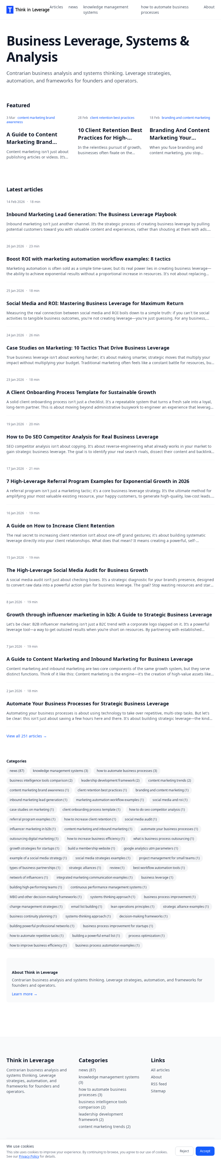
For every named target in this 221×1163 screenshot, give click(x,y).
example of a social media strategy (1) (38, 858)
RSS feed (159, 1083)
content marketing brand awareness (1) (39, 790)
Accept (205, 1151)
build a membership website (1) (91, 848)
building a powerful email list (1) (96, 935)
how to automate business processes (165, 9)
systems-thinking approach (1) (88, 916)
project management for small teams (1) (169, 858)
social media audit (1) (141, 819)
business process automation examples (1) (107, 945)
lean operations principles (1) (132, 906)
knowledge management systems (105, 9)
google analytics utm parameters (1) (151, 848)
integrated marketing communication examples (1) (95, 877)
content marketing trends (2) (169, 780)
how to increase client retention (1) (90, 819)
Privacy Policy (29, 1156)
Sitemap (158, 1090)
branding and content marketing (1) (162, 790)
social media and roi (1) (170, 800)
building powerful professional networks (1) (42, 926)
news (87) (17, 770)
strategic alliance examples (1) (186, 906)
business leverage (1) (157, 877)
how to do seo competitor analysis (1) (157, 809)
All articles (160, 1069)
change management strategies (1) (36, 906)
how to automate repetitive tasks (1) (37, 935)
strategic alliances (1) (85, 867)
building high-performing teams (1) (36, 887)
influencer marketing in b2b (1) (33, 829)
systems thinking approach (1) (112, 897)
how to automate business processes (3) (127, 770)
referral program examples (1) (33, 819)
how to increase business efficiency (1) (96, 838)
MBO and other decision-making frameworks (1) (46, 897)
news (73, 6)
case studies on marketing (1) (32, 809)
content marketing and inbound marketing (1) (98, 829)
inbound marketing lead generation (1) (38, 800)
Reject (184, 1151)
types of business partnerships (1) (35, 867)
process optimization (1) (147, 935)
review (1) (117, 867)
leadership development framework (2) (110, 780)
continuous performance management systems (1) (109, 887)
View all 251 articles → (26, 735)
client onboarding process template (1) (91, 809)
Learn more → (24, 993)
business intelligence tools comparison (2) (41, 780)
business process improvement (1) (170, 897)
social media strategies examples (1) (102, 858)
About (209, 6)
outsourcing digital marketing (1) (34, 838)
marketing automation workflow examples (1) (110, 800)
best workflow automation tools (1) (159, 867)
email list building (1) (86, 906)
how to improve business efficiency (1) (38, 945)
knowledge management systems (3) (60, 770)
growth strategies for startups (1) (34, 848)
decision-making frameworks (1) (143, 916)
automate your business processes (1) (169, 829)
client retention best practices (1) (102, 790)
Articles (56, 6)
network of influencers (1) (29, 877)
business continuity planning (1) (33, 916)
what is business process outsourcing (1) (163, 838)
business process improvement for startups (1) (118, 926)
